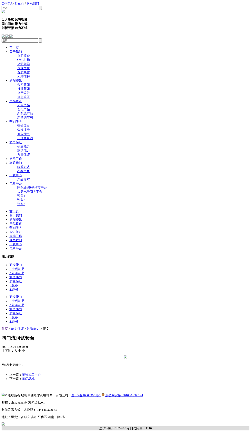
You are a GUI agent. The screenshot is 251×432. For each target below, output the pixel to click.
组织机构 (23, 60)
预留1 (21, 195)
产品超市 (15, 101)
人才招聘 (23, 76)
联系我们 (32, 3)
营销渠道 (23, 125)
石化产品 (23, 109)
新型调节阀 (25, 117)
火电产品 (23, 105)
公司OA (7, 3)
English (19, 3)
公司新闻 (23, 84)
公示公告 (23, 93)
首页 (5, 328)
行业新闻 (23, 88)
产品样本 (23, 179)
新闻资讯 (15, 80)
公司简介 (23, 55)
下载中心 (15, 175)
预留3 (21, 204)
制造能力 (23, 150)
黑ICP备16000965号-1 (86, 395)
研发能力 (23, 146)
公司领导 (23, 64)
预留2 (21, 200)
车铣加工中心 (31, 374)
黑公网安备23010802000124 (124, 395)
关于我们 (15, 51)
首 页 (14, 47)
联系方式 (23, 167)
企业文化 (23, 68)
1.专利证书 (16, 269)
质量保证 (23, 154)
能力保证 (15, 142)
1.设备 (13, 285)
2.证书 (13, 289)
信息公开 (23, 97)
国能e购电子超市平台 (32, 187)
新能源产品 (25, 113)
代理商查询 (25, 138)
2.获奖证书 (16, 273)
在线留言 (23, 171)
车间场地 (28, 378)
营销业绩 (23, 130)
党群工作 (15, 158)
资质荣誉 (23, 72)
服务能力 (23, 134)
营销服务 (15, 121)
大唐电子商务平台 (29, 191)
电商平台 (15, 183)
